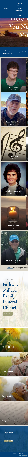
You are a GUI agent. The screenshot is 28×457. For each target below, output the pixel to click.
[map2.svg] (10, 442)
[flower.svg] (12, 442)
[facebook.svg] (5, 442)
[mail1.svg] (7, 442)
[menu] (23, 2)
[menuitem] (20, 3)
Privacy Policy (21, 455)
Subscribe (10, 268)
